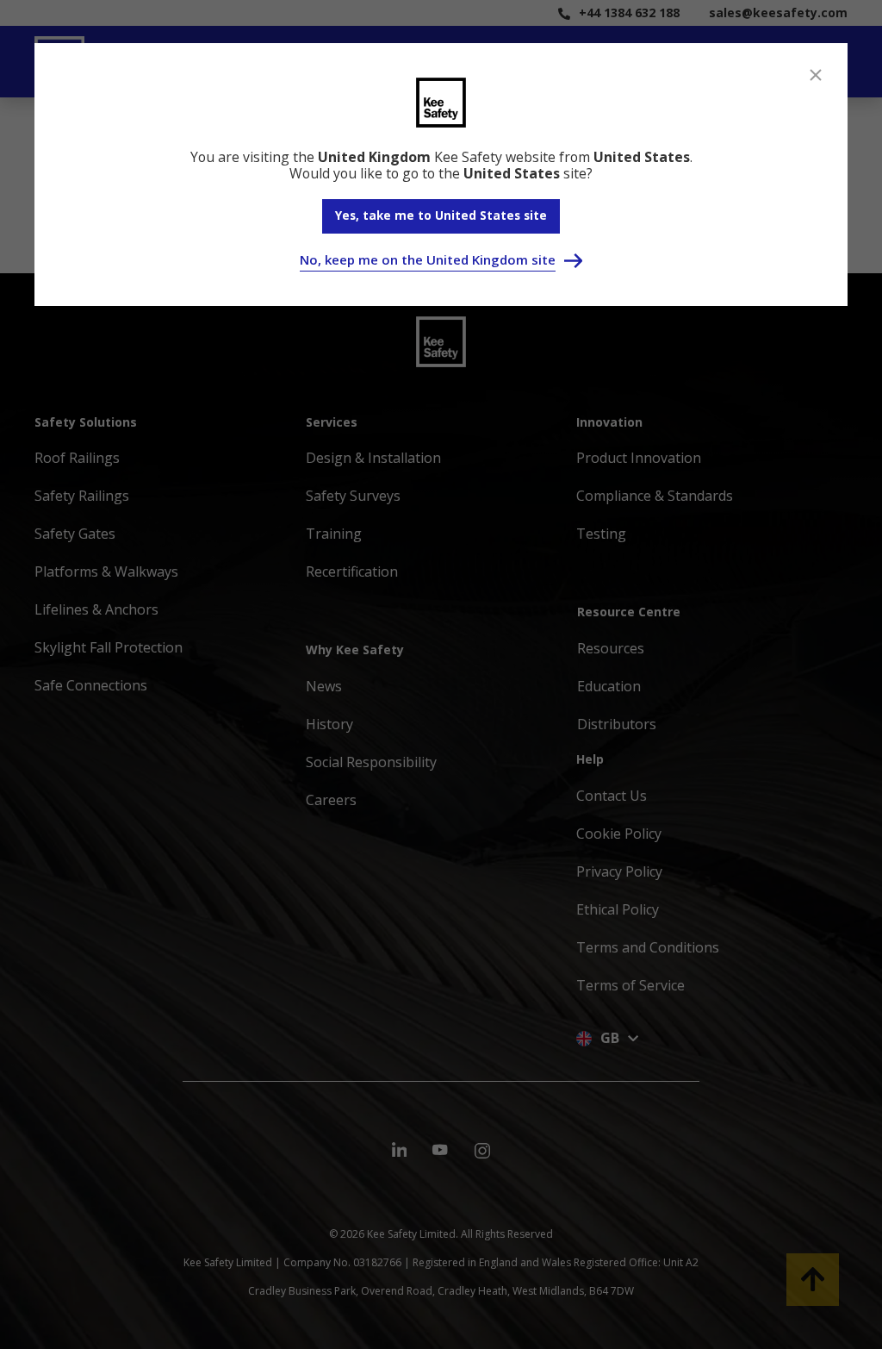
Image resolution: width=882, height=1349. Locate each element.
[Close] (816, 75)
